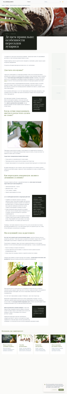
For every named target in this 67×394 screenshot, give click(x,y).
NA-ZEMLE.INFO (8, 2)
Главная (28, 1)
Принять (61, 389)
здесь (5, 80)
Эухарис (7, 5)
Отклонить (54, 389)
